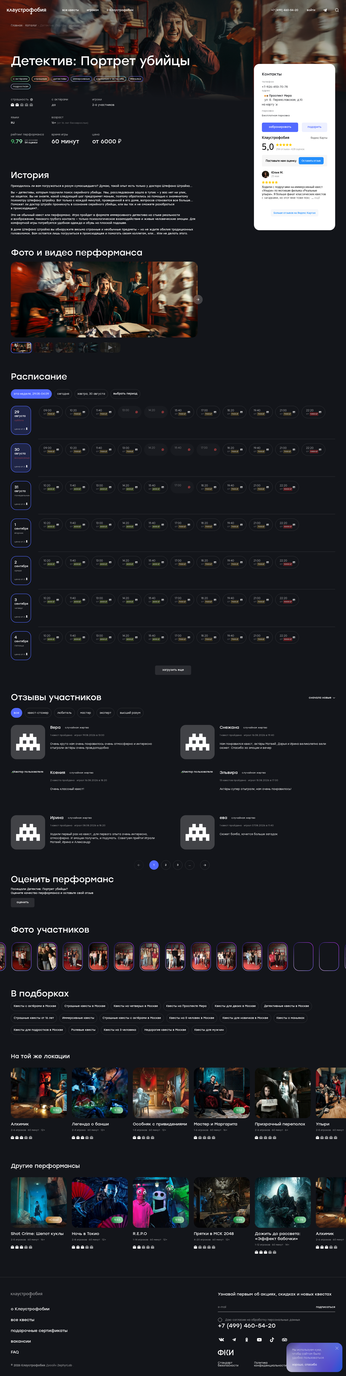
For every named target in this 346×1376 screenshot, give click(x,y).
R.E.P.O (140, 1234)
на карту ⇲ (270, 104)
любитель (64, 712)
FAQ (15, 1352)
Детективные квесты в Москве (286, 1006)
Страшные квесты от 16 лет (34, 1018)
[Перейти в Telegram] (325, 10)
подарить (314, 127)
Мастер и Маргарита (215, 1124)
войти (311, 10)
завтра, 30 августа (91, 393)
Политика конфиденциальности (270, 1364)
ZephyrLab (65, 1365)
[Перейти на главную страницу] (26, 11)
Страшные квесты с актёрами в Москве (132, 1018)
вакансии (21, 1341)
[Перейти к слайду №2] (43, 347)
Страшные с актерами (110, 78)
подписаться (325, 1307)
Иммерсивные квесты (78, 1018)
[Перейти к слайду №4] (88, 347)
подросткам (20, 86)
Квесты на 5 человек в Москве (191, 1018)
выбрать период (125, 394)
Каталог (31, 25)
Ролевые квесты (83, 1030)
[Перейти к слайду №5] (110, 347)
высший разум (130, 712)
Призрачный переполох (280, 1124)
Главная (16, 25)
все (16, 712)
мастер (85, 712)
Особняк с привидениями (160, 1124)
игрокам (93, 10)
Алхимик (20, 1124)
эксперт (105, 712)
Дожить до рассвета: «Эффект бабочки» (278, 1236)
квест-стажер (38, 712)
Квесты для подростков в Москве (38, 1030)
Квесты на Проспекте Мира (186, 1006)
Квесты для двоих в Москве (235, 1006)
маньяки (135, 78)
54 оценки (31, 143)
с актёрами (20, 78)
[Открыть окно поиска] (337, 10)
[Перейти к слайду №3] (65, 347)
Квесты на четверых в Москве (136, 1006)
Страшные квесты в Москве (84, 1006)
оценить (23, 902)
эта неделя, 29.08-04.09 (31, 393)
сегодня (63, 393)
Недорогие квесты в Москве (165, 1030)
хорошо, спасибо (304, 1364)
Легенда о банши (90, 1124)
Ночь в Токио (85, 1234)
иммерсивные (81, 78)
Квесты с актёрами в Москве (35, 1006)
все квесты (70, 10)
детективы (59, 78)
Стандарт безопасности (228, 1364)
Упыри (322, 1124)
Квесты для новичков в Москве (245, 1018)
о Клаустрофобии (120, 10)
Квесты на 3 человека (120, 1030)
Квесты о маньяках (290, 1018)
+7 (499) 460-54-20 (284, 10)
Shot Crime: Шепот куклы (37, 1234)
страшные (40, 78)
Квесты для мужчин (209, 1030)
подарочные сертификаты (39, 1331)
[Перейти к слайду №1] (21, 347)
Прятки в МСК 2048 (214, 1234)
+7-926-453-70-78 (275, 86)
